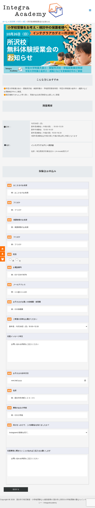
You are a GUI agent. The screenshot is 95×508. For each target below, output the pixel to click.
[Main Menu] (90, 10)
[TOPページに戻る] (4, 248)
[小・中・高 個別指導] (4, 259)
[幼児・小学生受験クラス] (4, 253)
